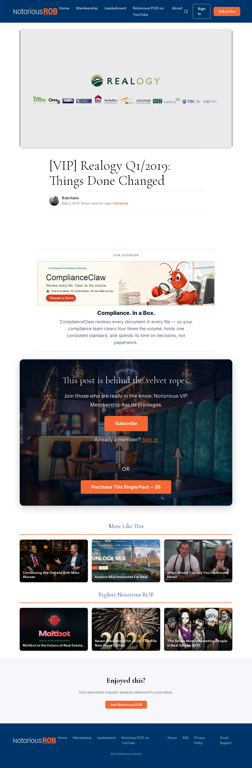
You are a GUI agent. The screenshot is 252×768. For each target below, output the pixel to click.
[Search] (186, 11)
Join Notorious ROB (126, 705)
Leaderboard (115, 8)
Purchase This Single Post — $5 (126, 487)
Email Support (226, 740)
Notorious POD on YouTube (135, 740)
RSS (185, 738)
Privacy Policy (199, 740)
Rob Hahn (70, 198)
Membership (87, 8)
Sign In (201, 11)
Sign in (150, 439)
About (177, 8)
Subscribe (227, 11)
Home (64, 8)
